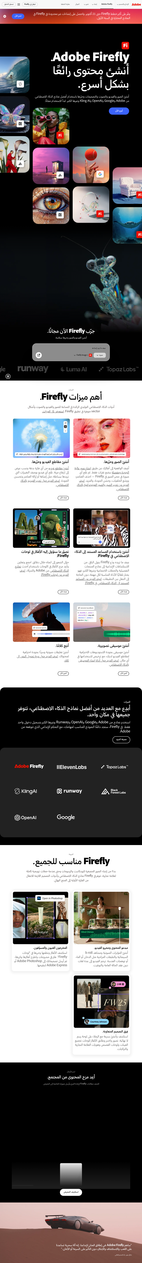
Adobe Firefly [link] (106, 4)
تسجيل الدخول (8, 4)
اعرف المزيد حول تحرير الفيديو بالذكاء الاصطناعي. (45, 483)
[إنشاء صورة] (39, 355)
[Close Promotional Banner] (4, 16)
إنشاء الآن (123, 497)
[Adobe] (136, 4)
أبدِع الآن (119, 111)
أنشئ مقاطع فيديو (58, 468)
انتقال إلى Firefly (30, 4)
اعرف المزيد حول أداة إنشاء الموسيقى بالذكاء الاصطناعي (103, 662)
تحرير (87, 4)
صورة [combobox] (101, 355)
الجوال (77, 4)
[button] (19, 4)
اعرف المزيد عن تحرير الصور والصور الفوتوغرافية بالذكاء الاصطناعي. (103, 485)
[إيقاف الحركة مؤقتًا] (8, 376)
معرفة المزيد (121, 739)
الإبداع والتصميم (124, 4)
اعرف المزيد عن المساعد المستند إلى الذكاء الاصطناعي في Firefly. (102, 581)
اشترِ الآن (18, 16)
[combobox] (83, 355)
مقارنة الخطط (65, 4)
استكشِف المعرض (71, 1192)
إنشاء (95, 4)
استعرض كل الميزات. (53, 411)
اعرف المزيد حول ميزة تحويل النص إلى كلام (43, 658)
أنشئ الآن (123, 673)
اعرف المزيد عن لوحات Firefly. (44, 572)
